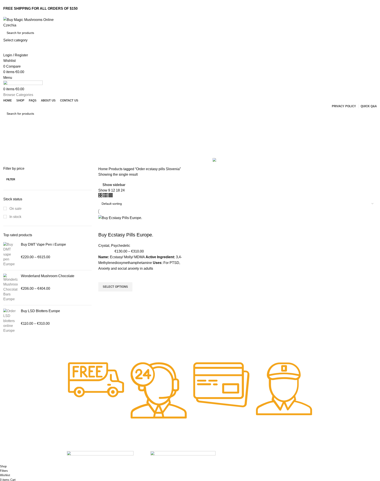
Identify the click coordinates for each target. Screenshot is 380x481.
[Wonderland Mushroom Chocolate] (10, 288)
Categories (12, 154)
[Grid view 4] (110, 196)
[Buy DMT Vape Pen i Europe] (10, 254)
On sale (15, 208)
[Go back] (8, 132)
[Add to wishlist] (103, 276)
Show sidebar (113, 185)
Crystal (103, 245)
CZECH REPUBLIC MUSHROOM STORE (30, 461)
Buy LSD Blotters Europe (40, 311)
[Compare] (103, 226)
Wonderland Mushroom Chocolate (47, 276)
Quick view (103, 296)
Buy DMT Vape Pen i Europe (43, 244)
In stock (15, 217)
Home (103, 169)
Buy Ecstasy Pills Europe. (125, 235)
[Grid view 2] (100, 196)
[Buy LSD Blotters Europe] (10, 321)
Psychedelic (120, 245)
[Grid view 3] (105, 196)
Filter (10, 179)
